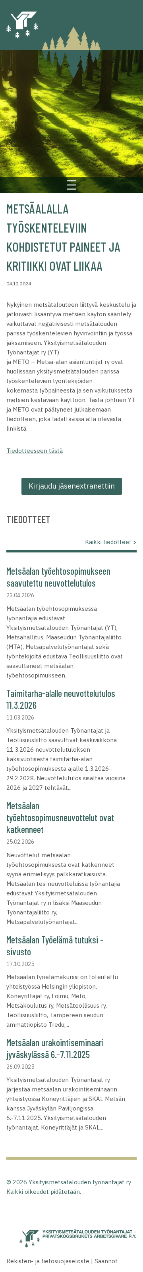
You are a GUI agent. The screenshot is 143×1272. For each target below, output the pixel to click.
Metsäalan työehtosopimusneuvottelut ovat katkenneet (60, 817)
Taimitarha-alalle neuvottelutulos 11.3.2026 (60, 699)
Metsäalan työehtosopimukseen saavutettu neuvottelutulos (58, 577)
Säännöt (106, 1261)
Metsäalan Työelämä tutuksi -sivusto (54, 945)
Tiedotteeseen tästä (34, 450)
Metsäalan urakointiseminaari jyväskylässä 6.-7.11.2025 (55, 1048)
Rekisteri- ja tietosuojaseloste (47, 1261)
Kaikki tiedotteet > (111, 542)
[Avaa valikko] (71, 185)
